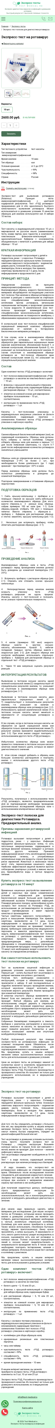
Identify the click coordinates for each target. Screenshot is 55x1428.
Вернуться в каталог (13, 43)
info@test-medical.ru (27, 1397)
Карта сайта (27, 1408)
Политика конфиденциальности (27, 1401)
